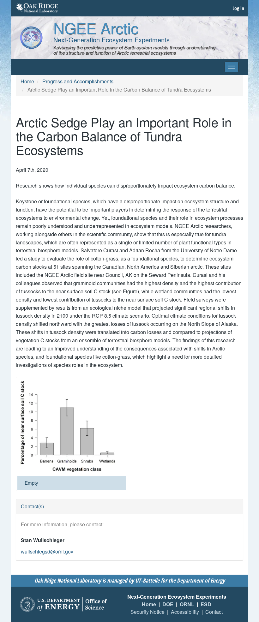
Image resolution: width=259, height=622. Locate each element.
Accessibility (185, 611)
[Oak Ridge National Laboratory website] (37, 8)
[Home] (31, 37)
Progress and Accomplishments (77, 81)
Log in (238, 8)
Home (27, 81)
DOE (167, 604)
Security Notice (147, 611)
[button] (71, 427)
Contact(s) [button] (32, 506)
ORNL (187, 604)
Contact (214, 611)
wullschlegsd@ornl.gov (47, 551)
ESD (206, 604)
